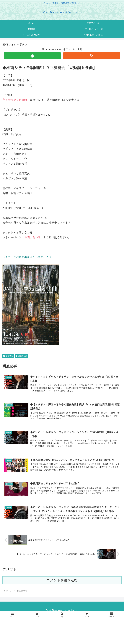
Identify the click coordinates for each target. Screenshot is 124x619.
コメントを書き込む (62, 580)
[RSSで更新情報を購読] (91, 55)
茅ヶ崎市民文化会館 (14, 100)
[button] (114, 476)
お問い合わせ (32, 237)
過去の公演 (22, 356)
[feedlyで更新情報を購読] (32, 55)
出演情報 (9, 356)
